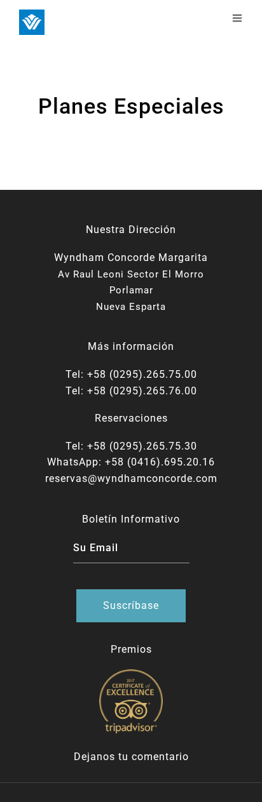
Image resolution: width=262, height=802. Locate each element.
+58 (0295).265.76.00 (142, 391)
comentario (160, 757)
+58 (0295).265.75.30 (142, 446)
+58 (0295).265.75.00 (142, 374)
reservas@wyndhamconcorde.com (131, 478)
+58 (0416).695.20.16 (160, 462)
